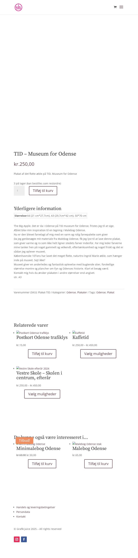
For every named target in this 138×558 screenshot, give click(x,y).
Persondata (23, 512)
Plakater (82, 292)
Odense (71, 292)
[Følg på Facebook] (24, 539)
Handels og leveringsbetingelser (35, 507)
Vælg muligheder (98, 353)
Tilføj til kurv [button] (42, 353)
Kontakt (21, 516)
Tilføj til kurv (43, 190)
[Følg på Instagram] (17, 539)
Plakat (110, 292)
